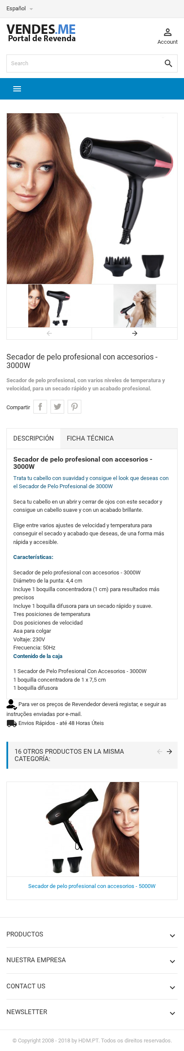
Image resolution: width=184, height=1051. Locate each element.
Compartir (40, 406)
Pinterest (74, 406)
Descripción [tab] (33, 438)
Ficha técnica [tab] (90, 438)
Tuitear (57, 406)
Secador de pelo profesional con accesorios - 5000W (92, 886)
